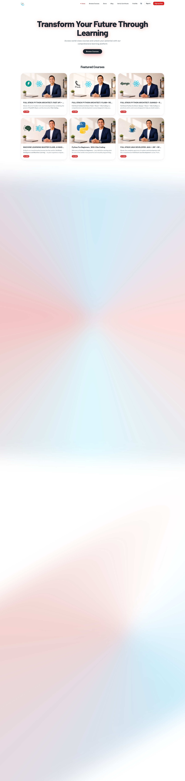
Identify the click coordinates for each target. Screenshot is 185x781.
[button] (141, 3)
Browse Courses (92, 51)
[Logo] (23, 3)
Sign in (148, 3)
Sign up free (159, 3)
